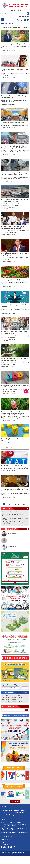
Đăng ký (19, 10)
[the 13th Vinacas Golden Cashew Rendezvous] (15, 568)
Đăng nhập (12, 10)
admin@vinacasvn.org (10, 832)
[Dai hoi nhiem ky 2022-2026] (15, 644)
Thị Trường (17, 810)
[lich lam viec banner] (15, 715)
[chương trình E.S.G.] (15, 621)
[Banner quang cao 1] (15, 729)
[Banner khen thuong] (15, 658)
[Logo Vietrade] (5, 775)
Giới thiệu (5, 810)
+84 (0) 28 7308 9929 (10, 828)
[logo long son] (15, 794)
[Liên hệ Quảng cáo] (15, 598)
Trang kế (17, 504)
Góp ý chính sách (9, 812)
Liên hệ (20, 815)
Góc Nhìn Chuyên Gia (11, 815)
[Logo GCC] (15, 775)
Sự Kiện (23, 810)
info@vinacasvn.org (22, 832)
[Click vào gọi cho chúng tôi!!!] (26, 391)
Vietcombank (25, 692)
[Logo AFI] (24, 775)
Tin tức (11, 810)
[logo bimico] (5, 794)
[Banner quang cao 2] (15, 751)
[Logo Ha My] (24, 794)
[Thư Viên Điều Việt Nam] (15, 672)
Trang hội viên (15, 801)
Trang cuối (23, 504)
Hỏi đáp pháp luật (19, 812)
